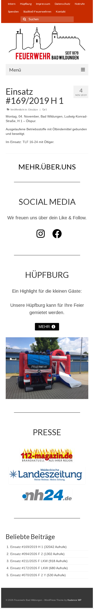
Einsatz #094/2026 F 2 (26, 554)
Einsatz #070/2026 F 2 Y (28, 575)
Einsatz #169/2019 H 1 (26, 547)
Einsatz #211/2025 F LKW (29, 561)
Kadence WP (74, 600)
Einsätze (33, 109)
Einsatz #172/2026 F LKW (29, 568)
